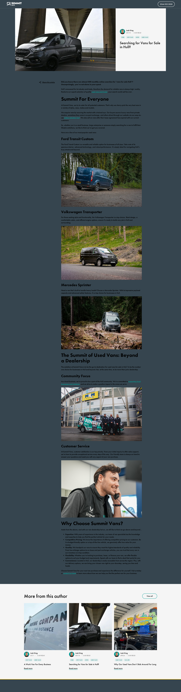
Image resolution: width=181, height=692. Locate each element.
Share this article (48, 82)
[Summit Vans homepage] (15, 4)
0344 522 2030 (166, 4)
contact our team (69, 573)
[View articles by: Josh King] (123, 31)
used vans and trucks (99, 92)
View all (150, 596)
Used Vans (145, 37)
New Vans (130, 37)
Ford (122, 37)
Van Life (127, 660)
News (137, 37)
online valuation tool (72, 118)
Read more (28, 668)
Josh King (129, 30)
